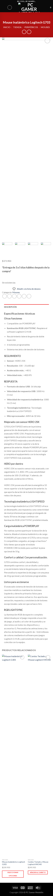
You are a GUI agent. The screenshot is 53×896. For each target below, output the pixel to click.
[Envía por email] (19, 296)
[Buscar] (9, 7)
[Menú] (3, 7)
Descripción (10, 307)
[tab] (26, 307)
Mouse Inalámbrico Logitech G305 (13, 863)
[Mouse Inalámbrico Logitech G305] (13, 756)
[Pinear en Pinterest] (24, 296)
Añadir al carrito (38, 872)
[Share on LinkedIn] (29, 296)
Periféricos (31, 27)
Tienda (17, 27)
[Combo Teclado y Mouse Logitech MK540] (39, 756)
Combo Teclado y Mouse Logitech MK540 (38, 863)
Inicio (6, 27)
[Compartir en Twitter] (14, 296)
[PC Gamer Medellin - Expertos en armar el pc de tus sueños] (29, 7)
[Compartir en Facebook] (9, 296)
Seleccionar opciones (12, 874)
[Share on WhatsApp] (4, 296)
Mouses (45, 27)
